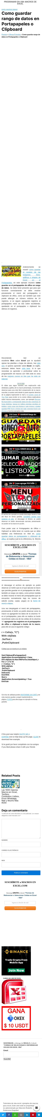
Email (6, 1050)
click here (26, 368)
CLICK (9, 699)
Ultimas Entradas (15, 34)
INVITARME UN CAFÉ (29, 695)
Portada (4, 34)
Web (3, 860)
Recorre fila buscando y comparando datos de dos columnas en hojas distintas (21, 402)
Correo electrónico (10, 850)
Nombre (5, 840)
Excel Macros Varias (9, 9)
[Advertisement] (21, 62)
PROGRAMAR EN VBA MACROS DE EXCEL (20, 3)
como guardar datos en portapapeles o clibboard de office (21, 536)
